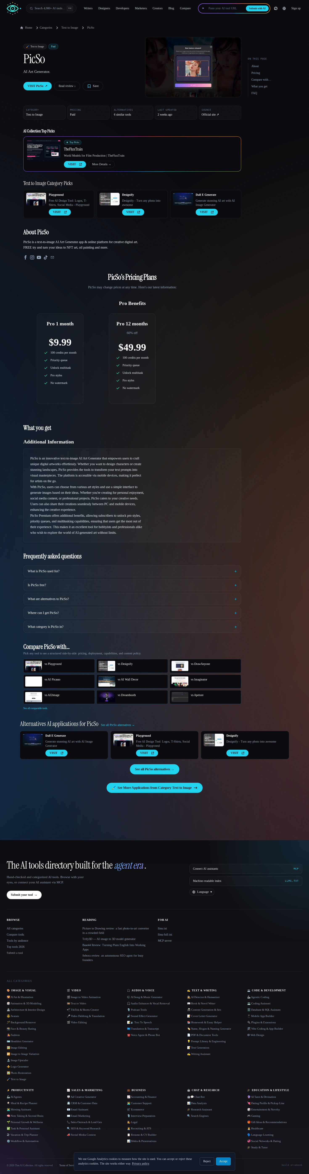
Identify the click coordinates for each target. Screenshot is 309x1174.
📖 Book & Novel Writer (201, 1003)
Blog (171, 8)
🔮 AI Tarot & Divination (261, 1096)
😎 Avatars (13, 1016)
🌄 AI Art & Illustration (20, 997)
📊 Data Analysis (197, 1103)
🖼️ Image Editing (17, 1047)
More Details (101, 164)
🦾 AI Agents (14, 1096)
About (255, 66)
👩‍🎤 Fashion (13, 1035)
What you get (259, 86)
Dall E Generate (206, 194)
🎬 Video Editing (77, 1022)
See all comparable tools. (35, 708)
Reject (207, 1161)
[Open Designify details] (109, 199)
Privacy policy (140, 1163)
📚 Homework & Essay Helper (204, 1022)
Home (28, 27)
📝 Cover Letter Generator (202, 1016)
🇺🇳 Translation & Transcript (143, 1028)
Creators (157, 8)
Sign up (296, 8)
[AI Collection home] (14, 8)
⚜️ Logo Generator (18, 1066)
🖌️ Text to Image (16, 1079)
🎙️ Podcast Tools (137, 1009)
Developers (122, 8)
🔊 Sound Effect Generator (142, 1016)
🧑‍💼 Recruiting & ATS (139, 1128)
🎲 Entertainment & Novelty (263, 1109)
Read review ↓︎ (67, 86)
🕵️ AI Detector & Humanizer (203, 997)
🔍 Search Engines (198, 1115)
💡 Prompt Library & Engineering (206, 1041)
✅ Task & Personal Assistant (23, 1128)
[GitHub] (276, 8)
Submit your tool (24, 894)
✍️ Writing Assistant (198, 1054)
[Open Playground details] (36, 199)
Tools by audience (17, 940)
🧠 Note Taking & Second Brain (25, 1115)
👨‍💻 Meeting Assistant (19, 1109)
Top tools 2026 (16, 946)
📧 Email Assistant (77, 1109)
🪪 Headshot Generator (20, 1041)
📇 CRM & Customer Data (82, 1103)
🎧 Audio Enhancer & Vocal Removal (148, 1003)
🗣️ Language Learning (260, 1134)
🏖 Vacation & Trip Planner (22, 1134)
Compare (185, 8)
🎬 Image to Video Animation (84, 997)
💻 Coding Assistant (259, 1003)
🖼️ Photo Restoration (19, 1072)
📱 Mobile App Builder (260, 1016)
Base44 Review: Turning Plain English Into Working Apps (113, 947)
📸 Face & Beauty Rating (21, 1028)
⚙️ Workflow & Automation (23, 1141)
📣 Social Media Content (81, 1134)
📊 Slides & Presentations (141, 1141)
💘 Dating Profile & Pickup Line (265, 1103)
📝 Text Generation (198, 1047)
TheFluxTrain (73, 149)
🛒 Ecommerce (135, 1109)
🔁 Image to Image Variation (23, 1054)
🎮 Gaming (253, 1115)
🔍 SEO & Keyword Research (83, 1128)
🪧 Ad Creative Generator (81, 1096)
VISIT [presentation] (72, 164)
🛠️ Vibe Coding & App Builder (265, 1028)
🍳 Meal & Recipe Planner (22, 1103)
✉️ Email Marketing (78, 1115)
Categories (46, 27)
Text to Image (69, 27)
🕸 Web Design (255, 1035)
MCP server (165, 940)
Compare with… (261, 79)
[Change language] (284, 8)
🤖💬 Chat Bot (196, 1096)
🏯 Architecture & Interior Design (26, 1009)
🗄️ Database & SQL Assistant (264, 1009)
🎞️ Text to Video (76, 1003)
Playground (56, 194)
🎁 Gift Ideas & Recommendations (267, 1122)
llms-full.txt (165, 934)
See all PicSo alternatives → (154, 769)
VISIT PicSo (38, 86)
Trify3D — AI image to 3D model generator (109, 939)
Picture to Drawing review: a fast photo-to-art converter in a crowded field (115, 930)
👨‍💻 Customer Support (139, 1103)
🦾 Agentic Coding (258, 997)
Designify (128, 194)
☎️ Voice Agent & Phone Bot (143, 1035)
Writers (88, 8)
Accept (223, 1161)
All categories (15, 928)
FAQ (254, 93)
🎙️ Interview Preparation (141, 1115)
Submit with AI (257, 8)
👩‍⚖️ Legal (132, 1122)
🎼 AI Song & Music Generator (144, 997)
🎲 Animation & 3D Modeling (24, 1003)
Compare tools (15, 934)
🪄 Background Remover (21, 1022)
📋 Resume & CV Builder (141, 1134)
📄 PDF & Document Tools (202, 1035)
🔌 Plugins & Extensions (261, 1022)
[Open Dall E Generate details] (183, 199)
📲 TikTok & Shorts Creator (83, 1009)
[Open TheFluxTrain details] (44, 150)
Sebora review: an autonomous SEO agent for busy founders (112, 958)
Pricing (255, 73)
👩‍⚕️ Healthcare (255, 1128)
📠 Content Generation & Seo (204, 1009)
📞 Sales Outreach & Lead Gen (84, 1122)
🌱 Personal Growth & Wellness (25, 1122)
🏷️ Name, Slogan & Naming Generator (209, 1028)
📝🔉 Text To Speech (139, 1022)
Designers (104, 8)
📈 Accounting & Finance (142, 1096)
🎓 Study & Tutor (257, 1147)
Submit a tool (15, 952)
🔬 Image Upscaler (17, 1060)
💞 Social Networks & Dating (264, 1141)
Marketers (141, 8)
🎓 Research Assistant (199, 1109)
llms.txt (162, 928)
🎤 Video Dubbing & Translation (86, 1016)
